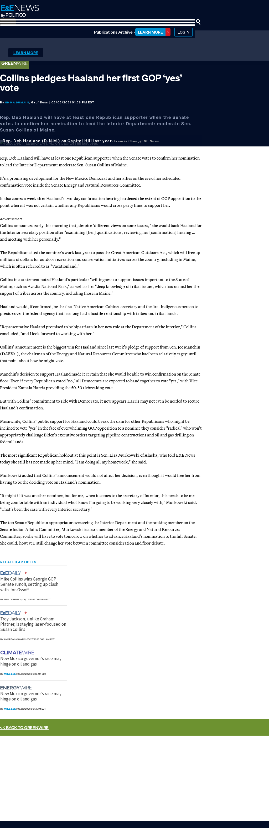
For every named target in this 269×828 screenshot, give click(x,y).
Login (183, 32)
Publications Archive (113, 32)
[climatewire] (17, 653)
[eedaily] (12, 573)
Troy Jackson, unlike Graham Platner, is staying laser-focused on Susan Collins (33, 624)
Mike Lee (10, 674)
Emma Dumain (17, 102)
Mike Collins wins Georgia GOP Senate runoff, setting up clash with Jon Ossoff (29, 584)
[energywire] (16, 688)
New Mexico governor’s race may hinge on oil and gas (30, 661)
